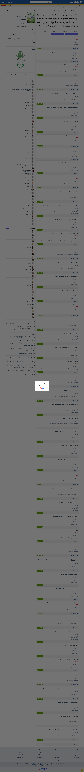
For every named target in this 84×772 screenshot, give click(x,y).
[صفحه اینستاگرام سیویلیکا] (41, 388)
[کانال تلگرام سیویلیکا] (43, 388)
